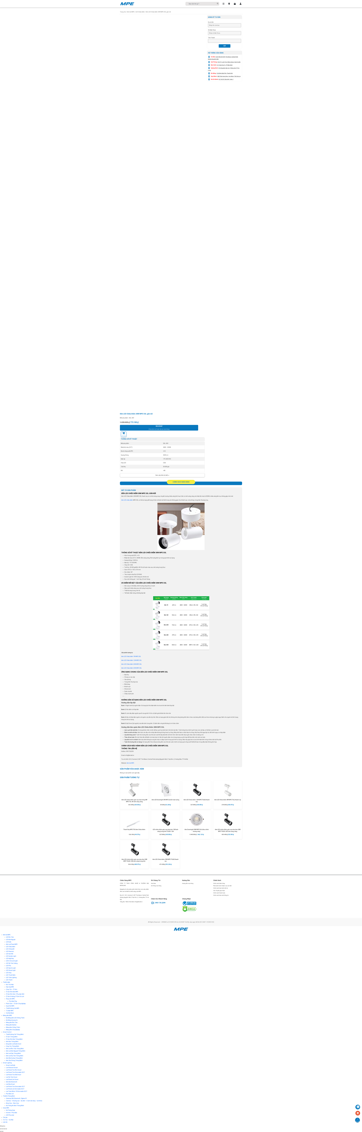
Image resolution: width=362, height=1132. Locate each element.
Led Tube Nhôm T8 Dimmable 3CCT (16, 1091)
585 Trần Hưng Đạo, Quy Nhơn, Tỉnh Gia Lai (228, 76)
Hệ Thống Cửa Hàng (156, 885)
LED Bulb (8, 942)
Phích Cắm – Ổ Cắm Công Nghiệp (16, 1003)
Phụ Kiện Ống (13, 1001)
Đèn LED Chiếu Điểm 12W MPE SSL (131, 660)
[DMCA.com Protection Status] (189, 909)
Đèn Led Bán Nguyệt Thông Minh (15, 1051)
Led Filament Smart (12, 1067)
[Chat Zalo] (357, 1107)
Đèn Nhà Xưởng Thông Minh (14, 1058)
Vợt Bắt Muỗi (10, 1013)
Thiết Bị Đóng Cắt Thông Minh (15, 1034)
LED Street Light (11, 970)
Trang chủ (123, 12)
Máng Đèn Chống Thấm (13, 1027)
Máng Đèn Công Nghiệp (13, 1029)
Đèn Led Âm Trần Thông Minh (15, 1048)
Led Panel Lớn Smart (12, 1079)
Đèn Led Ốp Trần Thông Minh (14, 1055)
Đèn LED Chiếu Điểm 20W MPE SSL (131, 664)
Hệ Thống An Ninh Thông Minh (15, 1105)
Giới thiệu (153, 883)
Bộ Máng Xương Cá (11, 1020)
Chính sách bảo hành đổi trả (220, 888)
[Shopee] (357, 1113)
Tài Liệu (5, 1117)
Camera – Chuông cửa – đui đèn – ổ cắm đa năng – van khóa (24, 1100)
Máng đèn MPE (7, 1015)
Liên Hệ (5, 1122)
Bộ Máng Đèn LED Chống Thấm (15, 1018)
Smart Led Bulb (10, 1065)
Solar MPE (6, 1108)
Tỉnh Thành (211, 37)
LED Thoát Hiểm (10, 975)
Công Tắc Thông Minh (12, 1046)
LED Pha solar (10, 1115)
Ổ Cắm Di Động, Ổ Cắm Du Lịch (15, 996)
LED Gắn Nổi (9, 954)
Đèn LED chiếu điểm (127, 500)
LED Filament (10, 951)
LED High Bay (10, 958)
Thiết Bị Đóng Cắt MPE (12, 1008)
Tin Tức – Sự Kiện (8, 1120)
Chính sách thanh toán (219, 893)
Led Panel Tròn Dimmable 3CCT (15, 1072)
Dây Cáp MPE (10, 987)
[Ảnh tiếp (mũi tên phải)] (2, 1131)
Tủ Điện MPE (9, 1010)
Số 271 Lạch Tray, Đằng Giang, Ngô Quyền (229, 62)
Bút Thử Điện (10, 984)
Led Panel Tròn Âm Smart (13, 1070)
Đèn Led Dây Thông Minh (13, 1053)
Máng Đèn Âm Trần (12, 1022)
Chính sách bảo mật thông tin (221, 895)
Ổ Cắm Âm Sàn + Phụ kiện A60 (15, 994)
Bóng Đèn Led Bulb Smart (13, 1044)
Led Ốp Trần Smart (11, 1077)
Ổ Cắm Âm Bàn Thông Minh (14, 1039)
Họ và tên (211, 22)
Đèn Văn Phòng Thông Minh (14, 1060)
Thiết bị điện (6, 982)
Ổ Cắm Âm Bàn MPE (12, 991)
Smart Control (7, 1032)
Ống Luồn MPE (10, 999)
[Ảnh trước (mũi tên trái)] (1, 1131)
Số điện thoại (212, 30)
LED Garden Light (11, 956)
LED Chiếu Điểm (140, 12)
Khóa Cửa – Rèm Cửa (12, 1103)
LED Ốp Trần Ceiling (12, 963)
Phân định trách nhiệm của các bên (222, 885)
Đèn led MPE (130, 12)
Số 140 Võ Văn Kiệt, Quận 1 (226, 79)
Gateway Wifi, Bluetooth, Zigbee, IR (16, 1098)
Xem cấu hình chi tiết (161, 475)
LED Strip (8, 972)
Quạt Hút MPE (10, 1006)
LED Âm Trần (10, 937)
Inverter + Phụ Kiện (11, 1112)
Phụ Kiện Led (10, 1093)
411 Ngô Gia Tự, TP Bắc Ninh (224, 65)
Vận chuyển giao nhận (219, 890)
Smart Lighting (7, 1063)
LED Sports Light (11, 968)
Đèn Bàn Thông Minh (12, 1041)
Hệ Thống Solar (10, 1110)
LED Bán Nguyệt (10, 939)
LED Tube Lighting (11, 977)
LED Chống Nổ (10, 949)
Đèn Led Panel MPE (12, 944)
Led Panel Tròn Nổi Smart (13, 1074)
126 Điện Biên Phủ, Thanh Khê (225, 73)
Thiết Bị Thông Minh (9, 1096)
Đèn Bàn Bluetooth (11, 1082)
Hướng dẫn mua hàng (187, 883)
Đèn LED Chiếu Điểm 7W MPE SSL (131, 656)
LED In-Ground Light (12, 961)
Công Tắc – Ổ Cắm (11, 989)
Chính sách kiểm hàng (219, 883)
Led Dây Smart (10, 1084)
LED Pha (8, 965)
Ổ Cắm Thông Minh (11, 1036)
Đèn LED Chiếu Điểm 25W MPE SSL (131, 668)
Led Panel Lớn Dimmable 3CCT (15, 1089)
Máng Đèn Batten (11, 1025)
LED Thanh (9, 980)
